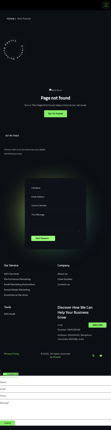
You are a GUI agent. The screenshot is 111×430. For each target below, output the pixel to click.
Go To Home (55, 113)
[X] (93, 355)
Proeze (57, 357)
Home (10, 18)
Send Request (42, 238)
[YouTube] (100, 355)
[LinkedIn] (71, 355)
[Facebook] (78, 355)
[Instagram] (86, 355)
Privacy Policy (11, 353)
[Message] (55, 418)
